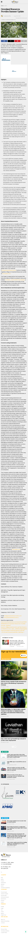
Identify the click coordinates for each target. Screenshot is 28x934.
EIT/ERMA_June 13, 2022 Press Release (15, 280)
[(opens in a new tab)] (7, 793)
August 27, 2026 (5, 686)
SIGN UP (24, 655)
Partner (12, 646)
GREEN (5, 5)
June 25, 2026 (11, 824)
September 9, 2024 (12, 764)
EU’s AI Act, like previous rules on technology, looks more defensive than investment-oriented (15, 776)
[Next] (15, 747)
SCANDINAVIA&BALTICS (10, 19)
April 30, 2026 (11, 839)
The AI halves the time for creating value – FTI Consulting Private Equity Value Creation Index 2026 (17, 828)
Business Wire (8, 16)
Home (2, 5)
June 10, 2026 (11, 831)
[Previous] (13, 747)
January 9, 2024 (11, 779)
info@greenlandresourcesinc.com (13, 616)
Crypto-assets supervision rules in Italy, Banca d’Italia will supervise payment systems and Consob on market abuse (17, 756)
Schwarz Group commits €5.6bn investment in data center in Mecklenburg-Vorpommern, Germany (13, 683)
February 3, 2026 (11, 846)
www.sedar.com (6, 273)
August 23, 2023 (17, 16)
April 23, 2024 (11, 772)
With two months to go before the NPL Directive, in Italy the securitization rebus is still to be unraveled (16, 769)
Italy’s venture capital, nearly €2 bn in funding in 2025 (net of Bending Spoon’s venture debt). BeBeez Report (17, 844)
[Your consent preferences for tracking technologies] (25, 931)
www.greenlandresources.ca (8, 270)
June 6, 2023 (20, 646)
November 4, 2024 (12, 759)
